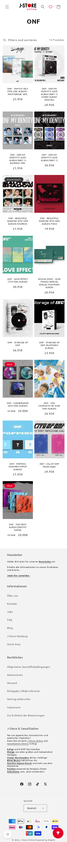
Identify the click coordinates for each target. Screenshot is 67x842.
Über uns (12, 595)
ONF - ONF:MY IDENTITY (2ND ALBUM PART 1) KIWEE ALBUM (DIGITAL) (49, 94)
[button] (7, 7)
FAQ (9, 619)
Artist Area (14, 644)
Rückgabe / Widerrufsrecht (23, 690)
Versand (12, 682)
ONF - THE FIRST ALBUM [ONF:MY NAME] (17, 527)
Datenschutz (15, 674)
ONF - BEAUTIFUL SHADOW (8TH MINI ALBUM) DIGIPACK (17, 221)
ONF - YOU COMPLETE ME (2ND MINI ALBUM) (49, 406)
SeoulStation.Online (17, 743)
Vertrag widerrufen (19, 699)
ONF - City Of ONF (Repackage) (49, 465)
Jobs (10, 611)
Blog (10, 627)
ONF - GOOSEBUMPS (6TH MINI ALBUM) (18, 404)
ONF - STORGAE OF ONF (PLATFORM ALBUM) (49, 345)
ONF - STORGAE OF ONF (18, 344)
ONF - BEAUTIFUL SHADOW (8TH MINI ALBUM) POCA (49, 221)
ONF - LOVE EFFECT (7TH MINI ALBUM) (17, 280)
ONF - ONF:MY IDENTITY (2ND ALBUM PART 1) (49, 157)
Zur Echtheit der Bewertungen (26, 715)
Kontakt (12, 603)
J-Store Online (28, 839)
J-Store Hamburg (17, 636)
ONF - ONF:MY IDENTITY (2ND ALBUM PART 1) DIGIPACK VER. (17, 159)
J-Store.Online (35, 740)
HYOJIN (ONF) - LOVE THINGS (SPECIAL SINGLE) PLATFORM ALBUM (49, 283)
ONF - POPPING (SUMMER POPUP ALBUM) (18, 466)
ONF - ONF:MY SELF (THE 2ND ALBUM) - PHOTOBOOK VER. (17, 91)
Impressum (13, 707)
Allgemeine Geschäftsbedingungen (28, 666)
